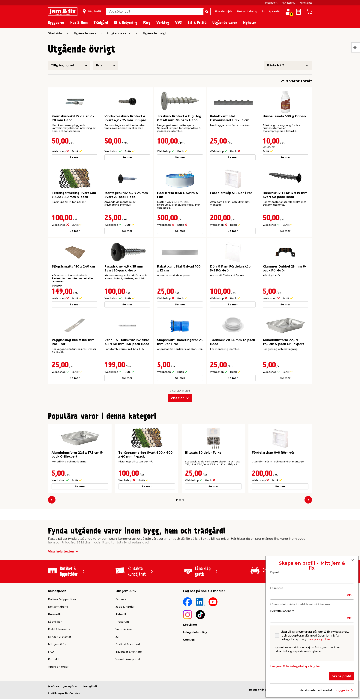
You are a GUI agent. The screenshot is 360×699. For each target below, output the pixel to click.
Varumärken (124, 629)
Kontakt (53, 659)
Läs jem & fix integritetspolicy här (295, 666)
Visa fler (177, 398)
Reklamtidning (247, 11)
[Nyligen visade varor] (355, 47)
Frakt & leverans (59, 629)
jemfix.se (53, 686)
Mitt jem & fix (57, 644)
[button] (177, 500)
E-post (274, 572)
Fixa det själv (223, 11)
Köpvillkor (55, 621)
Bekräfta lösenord (282, 611)
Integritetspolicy (195, 632)
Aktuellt (121, 614)
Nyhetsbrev (288, 3)
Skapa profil (341, 676)
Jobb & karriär (271, 11)
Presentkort (271, 3)
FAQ (51, 651)
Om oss (121, 599)
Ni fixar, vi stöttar (59, 636)
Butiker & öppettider (62, 599)
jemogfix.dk (90, 686)
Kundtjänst (306, 3)
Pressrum (122, 621)
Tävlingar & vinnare (129, 651)
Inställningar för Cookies (64, 693)
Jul (117, 636)
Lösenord (276, 588)
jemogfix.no (71, 686)
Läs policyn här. (319, 639)
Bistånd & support (128, 644)
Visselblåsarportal (128, 659)
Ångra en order (58, 666)
